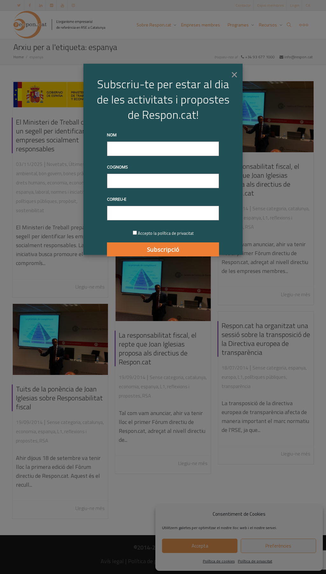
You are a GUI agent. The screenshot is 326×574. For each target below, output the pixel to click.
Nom (112, 135)
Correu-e (116, 199)
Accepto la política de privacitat (166, 233)
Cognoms (117, 167)
